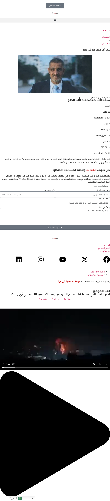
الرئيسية (106, 31)
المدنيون (106, 43)
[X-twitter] (84, 259)
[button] (55, 20)
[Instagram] (40, 259)
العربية (14, 498)
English (67, 299)
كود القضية (104, 199)
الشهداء (106, 37)
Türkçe (55, 299)
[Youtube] (62, 259)
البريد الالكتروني (102, 190)
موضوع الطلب (103, 207)
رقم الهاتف (50, 190)
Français (43, 299)
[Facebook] (106, 259)
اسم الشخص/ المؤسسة (99, 182)
